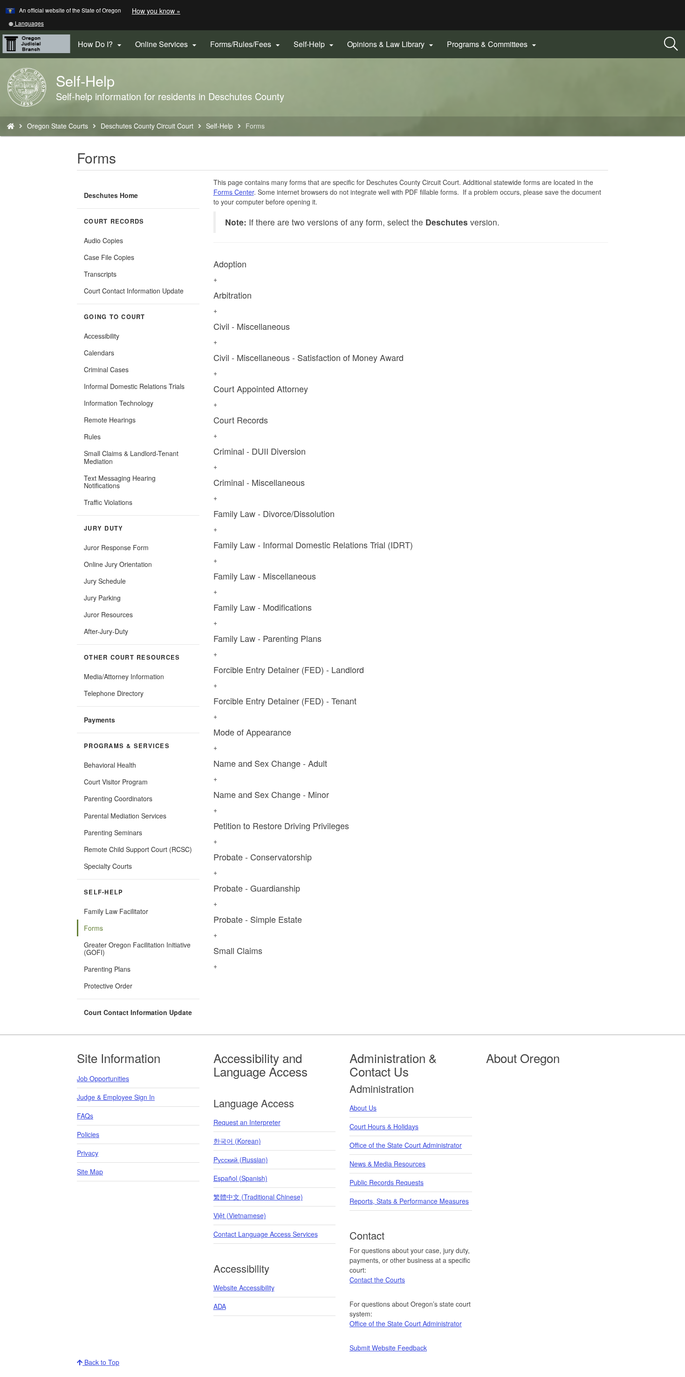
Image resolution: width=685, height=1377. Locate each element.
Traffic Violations (108, 502)
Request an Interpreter (247, 1122)
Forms (93, 928)
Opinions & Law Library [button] (391, 44)
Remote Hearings (110, 419)
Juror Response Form (116, 547)
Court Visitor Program (116, 781)
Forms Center (233, 192)
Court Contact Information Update (134, 290)
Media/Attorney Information (124, 676)
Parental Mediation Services (125, 815)
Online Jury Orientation (118, 564)
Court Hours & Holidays (383, 1126)
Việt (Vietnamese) (239, 1215)
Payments (99, 719)
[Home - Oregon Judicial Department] (10, 125)
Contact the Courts (377, 1279)
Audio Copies (103, 240)
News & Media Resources (387, 1163)
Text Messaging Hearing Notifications (120, 481)
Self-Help (219, 125)
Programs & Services (127, 746)
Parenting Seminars (113, 832)
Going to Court (114, 317)
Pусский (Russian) (240, 1159)
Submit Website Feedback (388, 1347)
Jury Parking (114, 599)
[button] (26, 23)
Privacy (87, 1153)
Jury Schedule (105, 581)
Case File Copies (109, 257)
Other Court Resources (132, 657)
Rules (92, 436)
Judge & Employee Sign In (116, 1097)
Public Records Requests (386, 1182)
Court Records (114, 221)
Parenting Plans (107, 969)
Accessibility (101, 336)
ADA (219, 1306)
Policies (88, 1134)
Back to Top (100, 1362)
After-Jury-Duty (106, 631)
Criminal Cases (106, 369)
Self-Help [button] (315, 44)
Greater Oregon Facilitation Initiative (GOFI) (137, 948)
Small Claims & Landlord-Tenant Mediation (131, 457)
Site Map (90, 1171)
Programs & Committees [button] (493, 44)
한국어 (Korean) (237, 1140)
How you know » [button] (156, 10)
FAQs (85, 1115)
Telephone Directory (114, 693)
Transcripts (100, 274)
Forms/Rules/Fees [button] (246, 44)
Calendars (99, 352)
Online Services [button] (167, 44)
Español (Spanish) (240, 1178)
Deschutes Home (111, 195)
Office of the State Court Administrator (405, 1145)
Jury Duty (103, 528)
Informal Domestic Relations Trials (134, 386)
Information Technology (118, 403)
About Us (363, 1107)
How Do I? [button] (101, 44)
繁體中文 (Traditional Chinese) (258, 1196)
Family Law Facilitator (116, 911)
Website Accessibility (243, 1287)
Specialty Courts (108, 866)
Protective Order (108, 985)
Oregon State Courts (57, 125)
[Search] (671, 44)
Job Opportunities (103, 1078)
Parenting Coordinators (118, 798)
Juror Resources (108, 614)
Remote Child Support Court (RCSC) (138, 849)
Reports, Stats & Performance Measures (409, 1201)
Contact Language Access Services (265, 1234)
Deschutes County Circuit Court (147, 125)
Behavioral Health (110, 765)
